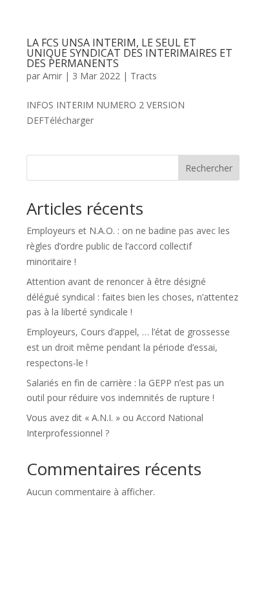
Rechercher (208, 168)
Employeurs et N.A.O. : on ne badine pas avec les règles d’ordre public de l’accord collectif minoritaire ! (128, 246)
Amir (52, 76)
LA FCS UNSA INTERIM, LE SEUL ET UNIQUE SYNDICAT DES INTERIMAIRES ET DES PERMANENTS (129, 52)
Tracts (143, 76)
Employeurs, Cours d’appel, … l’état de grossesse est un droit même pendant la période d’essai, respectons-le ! (128, 347)
